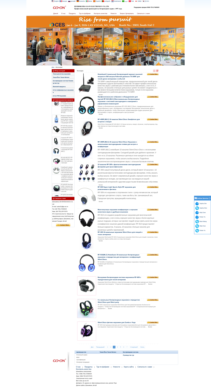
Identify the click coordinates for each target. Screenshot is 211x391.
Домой (55, 13)
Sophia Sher (203, 208)
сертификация (80, 360)
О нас (63, 13)
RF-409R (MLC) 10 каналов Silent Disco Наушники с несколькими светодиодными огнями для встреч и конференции (118, 144)
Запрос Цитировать (127, 13)
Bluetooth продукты (59, 86)
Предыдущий (100, 347)
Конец (142, 347)
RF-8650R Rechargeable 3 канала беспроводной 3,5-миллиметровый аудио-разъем (67, 184)
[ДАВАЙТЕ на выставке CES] (105, 65)
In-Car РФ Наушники (59, 96)
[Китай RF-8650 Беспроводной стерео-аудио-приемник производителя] (56, 194)
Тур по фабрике (85, 13)
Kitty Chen (202, 212)
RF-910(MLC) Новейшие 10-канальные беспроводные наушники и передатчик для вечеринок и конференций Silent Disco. (119, 257)
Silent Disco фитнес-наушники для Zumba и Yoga (117, 322)
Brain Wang (203, 221)
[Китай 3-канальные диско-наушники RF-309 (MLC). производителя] (56, 148)
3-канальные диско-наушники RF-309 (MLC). (67, 146)
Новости (113, 13)
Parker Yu (202, 217)
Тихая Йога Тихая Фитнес (61, 77)
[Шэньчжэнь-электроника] (59, 7)
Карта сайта (129, 367)
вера (77, 357)
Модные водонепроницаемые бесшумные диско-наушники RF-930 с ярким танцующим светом (67, 116)
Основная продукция (82, 362)
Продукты (72, 13)
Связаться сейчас (63, 225)
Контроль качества (100, 13)
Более (101, 94)
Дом (53, 67)
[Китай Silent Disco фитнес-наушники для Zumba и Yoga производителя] (86, 331)
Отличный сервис (81, 355)
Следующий (134, 347)
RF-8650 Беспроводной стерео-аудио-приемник (67, 192)
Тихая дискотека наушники (61, 74)
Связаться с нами (143, 13)
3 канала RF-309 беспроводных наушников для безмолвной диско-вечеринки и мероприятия (67, 138)
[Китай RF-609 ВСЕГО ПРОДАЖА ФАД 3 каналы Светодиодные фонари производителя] (56, 157)
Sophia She (203, 203)
